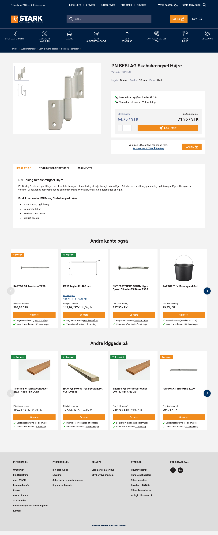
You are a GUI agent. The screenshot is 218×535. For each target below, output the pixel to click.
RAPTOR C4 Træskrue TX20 (29, 286)
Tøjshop (141, 5)
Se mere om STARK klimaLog (148, 148)
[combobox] (109, 19)
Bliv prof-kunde (60, 470)
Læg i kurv (170, 128)
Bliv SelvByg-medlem (102, 475)
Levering (57, 475)
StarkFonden (19, 500)
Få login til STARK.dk (141, 495)
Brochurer (75, 5)
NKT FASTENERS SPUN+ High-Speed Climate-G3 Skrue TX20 (130, 288)
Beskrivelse (23, 168)
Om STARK (18, 470)
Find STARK (126, 5)
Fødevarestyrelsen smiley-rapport (30, 505)
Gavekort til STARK (140, 485)
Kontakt (17, 510)
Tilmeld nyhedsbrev (141, 490)
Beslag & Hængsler (70, 49)
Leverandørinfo (21, 485)
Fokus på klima (20, 495)
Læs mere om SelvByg (103, 470)
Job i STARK (19, 480)
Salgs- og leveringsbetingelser (68, 480)
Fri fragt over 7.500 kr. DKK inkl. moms (28, 5)
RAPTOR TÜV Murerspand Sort (180, 286)
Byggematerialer (28, 49)
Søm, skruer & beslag (48, 49)
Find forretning (20, 475)
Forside (14, 49)
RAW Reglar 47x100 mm (77, 286)
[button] (207, 290)
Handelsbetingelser (141, 475)
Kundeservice (108, 5)
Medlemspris (69, 295)
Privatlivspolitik (139, 470)
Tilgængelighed (139, 480)
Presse (16, 490)
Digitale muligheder (63, 485)
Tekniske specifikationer (54, 168)
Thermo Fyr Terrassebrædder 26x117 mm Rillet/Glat (30, 390)
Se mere (34, 314)
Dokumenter (85, 168)
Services (90, 5)
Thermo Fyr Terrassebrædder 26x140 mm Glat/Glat (130, 390)
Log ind (189, 146)
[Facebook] (173, 472)
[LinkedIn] (180, 472)
